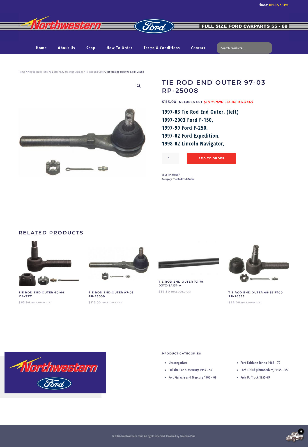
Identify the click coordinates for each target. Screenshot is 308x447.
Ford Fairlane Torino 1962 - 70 (260, 362)
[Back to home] (154, 27)
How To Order (119, 47)
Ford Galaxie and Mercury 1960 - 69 (192, 377)
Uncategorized (178, 362)
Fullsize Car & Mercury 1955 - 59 (190, 370)
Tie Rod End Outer (95, 72)
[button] (139, 86)
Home (41, 47)
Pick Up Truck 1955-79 (39, 72)
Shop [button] (90, 47)
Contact (198, 47)
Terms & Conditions (162, 47)
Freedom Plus (187, 436)
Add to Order (211, 158)
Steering (58, 72)
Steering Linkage (74, 72)
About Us (66, 47)
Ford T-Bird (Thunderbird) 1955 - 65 (264, 370)
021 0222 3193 (278, 4)
